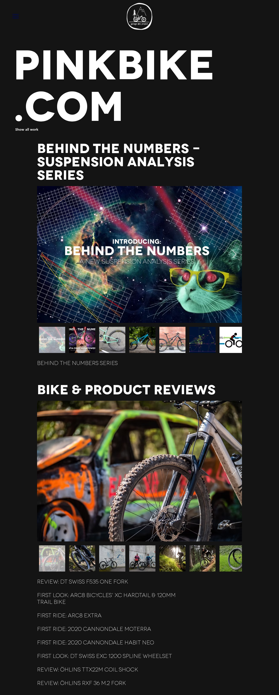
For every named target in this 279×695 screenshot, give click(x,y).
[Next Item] (234, 254)
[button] (15, 16)
